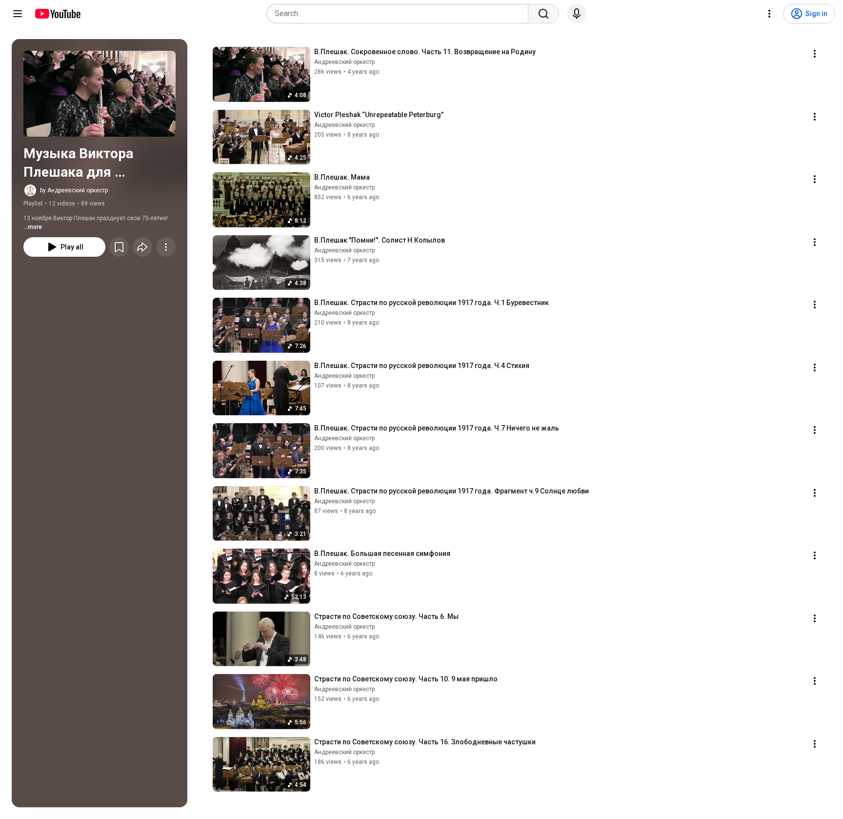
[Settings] (769, 14)
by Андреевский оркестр (74, 190)
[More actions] (166, 247)
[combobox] (400, 14)
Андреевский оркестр (344, 62)
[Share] (142, 247)
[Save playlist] (119, 247)
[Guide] (17, 14)
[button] (99, 94)
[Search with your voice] (576, 13)
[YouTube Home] (57, 13)
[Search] (543, 13)
